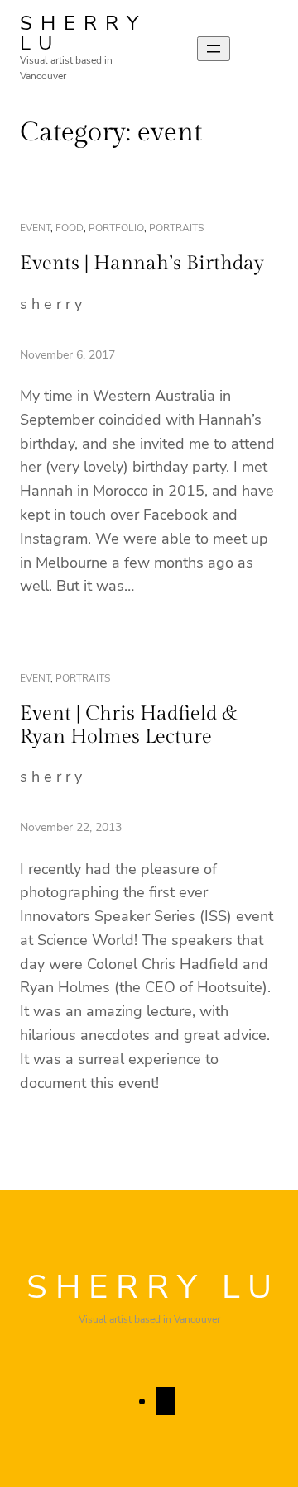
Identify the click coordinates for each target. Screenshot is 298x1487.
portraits (176, 228)
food (69, 228)
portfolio (116, 228)
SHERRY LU (83, 33)
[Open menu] (213, 48)
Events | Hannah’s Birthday (142, 263)
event (35, 228)
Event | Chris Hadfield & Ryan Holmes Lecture (129, 725)
